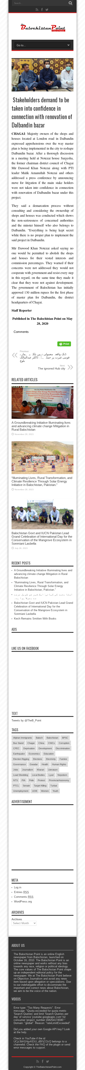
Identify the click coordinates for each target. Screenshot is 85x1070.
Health (45, 764)
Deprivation (29, 748)
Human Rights (59, 764)
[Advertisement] (42, 832)
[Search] (70, 3)
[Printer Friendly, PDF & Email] (64, 345)
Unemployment (20, 791)
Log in (17, 887)
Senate (26, 785)
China (41, 743)
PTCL (16, 785)
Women (45, 791)
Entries (21, 892)
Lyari (51, 775)
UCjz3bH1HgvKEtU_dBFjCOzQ (32, 1041)
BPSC (65, 738)
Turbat (53, 785)
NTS (15, 780)
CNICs (51, 743)
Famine (63, 759)
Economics (34, 753)
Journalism (27, 769)
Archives (17, 919)
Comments (23, 896)
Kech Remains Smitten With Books (35, 618)
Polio (31, 780)
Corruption (64, 743)
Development (45, 748)
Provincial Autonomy (59, 780)
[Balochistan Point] (42, 29)
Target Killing (40, 785)
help (23, 1032)
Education (49, 753)
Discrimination (63, 748)
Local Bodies (38, 775)
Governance (19, 764)
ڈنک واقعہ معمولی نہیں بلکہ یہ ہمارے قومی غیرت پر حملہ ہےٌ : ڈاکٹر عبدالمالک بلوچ (45, 356)
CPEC (16, 748)
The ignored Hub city (51, 367)
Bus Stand (18, 743)
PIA (23, 780)
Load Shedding (20, 775)
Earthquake (19, 753)
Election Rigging (21, 759)
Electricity (51, 759)
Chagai (30, 743)
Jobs (15, 769)
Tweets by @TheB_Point (26, 720)
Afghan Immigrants (22, 738)
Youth (55, 791)
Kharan (40, 769)
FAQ (42, 1044)
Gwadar (34, 764)
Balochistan (52, 738)
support (40, 1047)
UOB (34, 791)
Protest (41, 780)
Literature (53, 769)
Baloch (39, 738)
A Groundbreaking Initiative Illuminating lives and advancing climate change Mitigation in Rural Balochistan (41, 426)
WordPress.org (23, 901)
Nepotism (62, 775)
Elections (37, 759)
